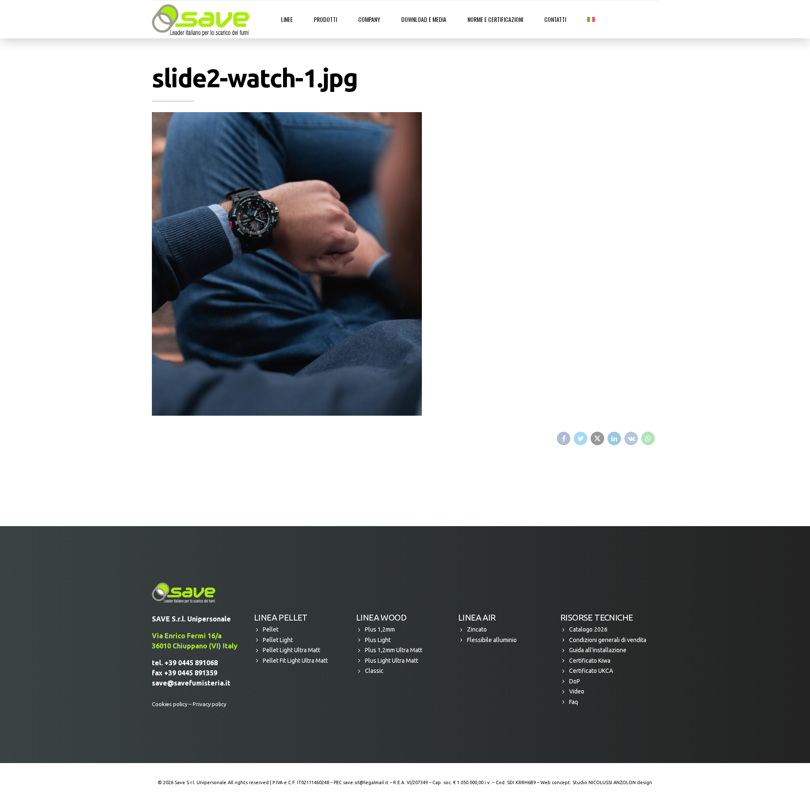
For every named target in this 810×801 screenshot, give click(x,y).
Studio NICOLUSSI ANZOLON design (612, 782)
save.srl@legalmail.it (366, 782)
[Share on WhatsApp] (648, 438)
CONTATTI (555, 19)
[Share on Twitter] (580, 438)
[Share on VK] (631, 438)
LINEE (287, 19)
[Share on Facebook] (563, 438)
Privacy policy (209, 704)
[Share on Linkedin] (614, 438)
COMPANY (369, 19)
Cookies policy (169, 704)
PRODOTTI (325, 19)
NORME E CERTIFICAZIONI (495, 19)
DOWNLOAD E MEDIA (423, 19)
